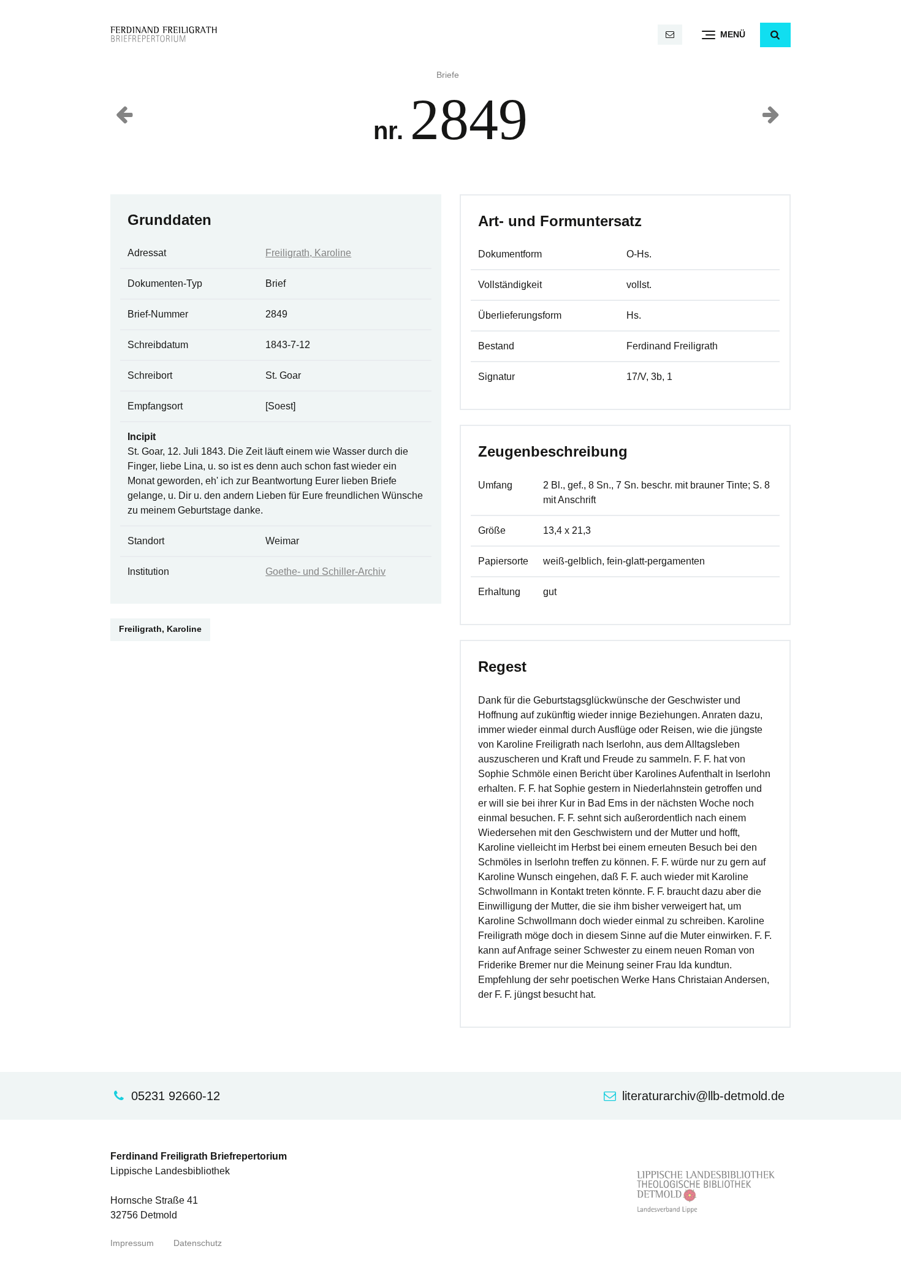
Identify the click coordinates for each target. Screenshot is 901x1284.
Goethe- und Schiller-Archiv (325, 571)
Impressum (132, 1243)
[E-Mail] (670, 35)
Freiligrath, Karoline (308, 253)
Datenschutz (197, 1243)
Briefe (447, 75)
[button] (775, 35)
